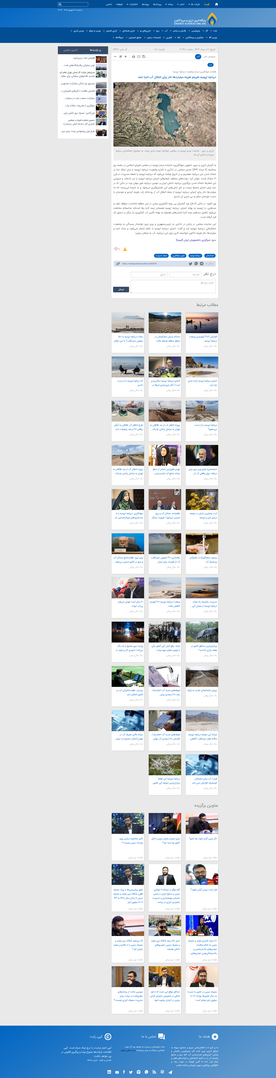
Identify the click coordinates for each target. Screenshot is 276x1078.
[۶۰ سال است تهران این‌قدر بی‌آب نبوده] (128, 588)
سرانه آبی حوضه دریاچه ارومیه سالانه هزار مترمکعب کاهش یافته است (202, 737)
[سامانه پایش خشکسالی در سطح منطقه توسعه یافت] (165, 322)
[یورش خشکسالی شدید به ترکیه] (202, 676)
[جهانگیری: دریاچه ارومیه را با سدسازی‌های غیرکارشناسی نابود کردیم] (128, 499)
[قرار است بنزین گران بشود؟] (202, 874)
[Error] (124, 249)
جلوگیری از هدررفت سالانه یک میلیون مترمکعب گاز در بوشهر (80, 106)
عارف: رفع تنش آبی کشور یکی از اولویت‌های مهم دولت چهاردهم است (165, 648)
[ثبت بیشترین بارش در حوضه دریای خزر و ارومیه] (202, 499)
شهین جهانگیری (178, 255)
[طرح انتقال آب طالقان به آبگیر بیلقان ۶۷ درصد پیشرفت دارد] (128, 411)
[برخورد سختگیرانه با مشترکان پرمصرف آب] (202, 543)
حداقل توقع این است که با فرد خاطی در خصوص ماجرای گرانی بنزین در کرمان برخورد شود (165, 996)
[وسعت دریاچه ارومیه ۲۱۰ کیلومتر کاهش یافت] (165, 588)
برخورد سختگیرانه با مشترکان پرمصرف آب (203, 560)
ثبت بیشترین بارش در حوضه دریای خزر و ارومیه (203, 516)
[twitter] (190, 264)
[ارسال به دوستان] (138, 56)
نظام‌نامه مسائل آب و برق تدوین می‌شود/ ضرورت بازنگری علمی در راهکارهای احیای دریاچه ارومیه (165, 516)
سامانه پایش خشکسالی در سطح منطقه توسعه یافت (167, 339)
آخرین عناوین (70, 50)
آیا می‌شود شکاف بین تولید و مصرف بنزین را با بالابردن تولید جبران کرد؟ (128, 945)
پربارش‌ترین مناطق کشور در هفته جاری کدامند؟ (204, 648)
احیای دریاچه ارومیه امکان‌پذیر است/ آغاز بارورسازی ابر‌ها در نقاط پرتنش (165, 383)
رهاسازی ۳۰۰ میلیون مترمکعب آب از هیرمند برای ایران (165, 560)
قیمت (206, 4)
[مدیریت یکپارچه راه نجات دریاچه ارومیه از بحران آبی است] (202, 588)
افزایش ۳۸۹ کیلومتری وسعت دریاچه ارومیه (203, 339)
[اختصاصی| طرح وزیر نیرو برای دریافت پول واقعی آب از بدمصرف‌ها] (202, 455)
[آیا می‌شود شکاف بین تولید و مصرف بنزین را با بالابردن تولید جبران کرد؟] (128, 925)
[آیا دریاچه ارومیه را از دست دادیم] (128, 367)
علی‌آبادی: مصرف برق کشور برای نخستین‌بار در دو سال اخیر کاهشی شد (78, 113)
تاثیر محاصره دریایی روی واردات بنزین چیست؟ (131, 841)
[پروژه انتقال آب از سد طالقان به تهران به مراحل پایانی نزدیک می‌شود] (165, 411)
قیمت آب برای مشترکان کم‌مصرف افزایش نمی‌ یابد (204, 781)
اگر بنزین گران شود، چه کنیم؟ (203, 839)
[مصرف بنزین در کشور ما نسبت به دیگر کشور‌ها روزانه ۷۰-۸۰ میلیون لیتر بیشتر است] (202, 976)
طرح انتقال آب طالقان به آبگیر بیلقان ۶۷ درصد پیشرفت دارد (128, 427)
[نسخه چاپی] (133, 56)
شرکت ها (195, 4)
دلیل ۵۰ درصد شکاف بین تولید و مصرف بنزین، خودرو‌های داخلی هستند (165, 945)
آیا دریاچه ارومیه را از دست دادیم (130, 383)
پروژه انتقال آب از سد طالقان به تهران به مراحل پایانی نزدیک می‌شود (165, 427)
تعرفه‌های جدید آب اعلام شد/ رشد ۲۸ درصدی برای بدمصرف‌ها (166, 692)
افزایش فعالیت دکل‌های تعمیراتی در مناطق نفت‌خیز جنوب (78, 91)
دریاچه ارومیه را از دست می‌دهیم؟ (205, 427)
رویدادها (157, 4)
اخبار (182, 4)
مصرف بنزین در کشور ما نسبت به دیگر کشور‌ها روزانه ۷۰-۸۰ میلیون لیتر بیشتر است (202, 996)
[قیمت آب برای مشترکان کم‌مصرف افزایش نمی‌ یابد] (202, 764)
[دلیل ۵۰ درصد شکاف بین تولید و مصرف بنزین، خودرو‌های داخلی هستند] (165, 925)
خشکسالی (210, 255)
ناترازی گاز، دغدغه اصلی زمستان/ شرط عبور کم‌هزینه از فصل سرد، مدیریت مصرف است (79, 124)
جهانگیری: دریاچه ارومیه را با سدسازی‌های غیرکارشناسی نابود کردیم (128, 516)
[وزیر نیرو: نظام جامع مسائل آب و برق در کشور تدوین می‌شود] (128, 543)
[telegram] (201, 264)
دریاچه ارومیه (195, 255)
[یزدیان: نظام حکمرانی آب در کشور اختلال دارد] (128, 676)
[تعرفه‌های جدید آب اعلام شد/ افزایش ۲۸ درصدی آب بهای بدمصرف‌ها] (165, 720)
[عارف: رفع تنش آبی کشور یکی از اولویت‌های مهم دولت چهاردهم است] (165, 632)
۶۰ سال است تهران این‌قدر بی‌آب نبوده (130, 604)
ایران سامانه (92, 1060)
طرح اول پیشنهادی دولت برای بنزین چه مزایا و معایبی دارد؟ (77, 131)
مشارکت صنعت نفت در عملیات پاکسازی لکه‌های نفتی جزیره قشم (79, 98)
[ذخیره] (143, 56)
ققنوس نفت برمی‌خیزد (84, 58)
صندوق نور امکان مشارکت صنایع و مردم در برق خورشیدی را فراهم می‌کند (78, 84)
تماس (109, 4)
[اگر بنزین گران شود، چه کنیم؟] (202, 823)
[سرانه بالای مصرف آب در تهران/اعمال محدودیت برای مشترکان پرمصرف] (128, 720)
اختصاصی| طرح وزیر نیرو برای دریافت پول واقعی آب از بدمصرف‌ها (203, 471)
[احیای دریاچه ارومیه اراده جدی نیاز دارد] (202, 367)
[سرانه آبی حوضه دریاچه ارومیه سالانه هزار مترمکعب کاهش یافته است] (202, 720)
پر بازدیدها (95, 50)
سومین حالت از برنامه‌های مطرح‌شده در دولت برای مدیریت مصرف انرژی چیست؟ (128, 996)
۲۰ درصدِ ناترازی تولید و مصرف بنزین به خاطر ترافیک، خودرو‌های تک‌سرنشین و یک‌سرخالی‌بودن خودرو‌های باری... (202, 947)
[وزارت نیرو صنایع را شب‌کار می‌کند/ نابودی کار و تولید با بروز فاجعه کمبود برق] (128, 632)
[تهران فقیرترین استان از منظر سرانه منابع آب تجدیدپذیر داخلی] (165, 455)
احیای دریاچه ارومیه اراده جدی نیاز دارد (202, 383)
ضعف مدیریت (161, 255)
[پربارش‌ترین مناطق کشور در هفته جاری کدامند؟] (202, 632)
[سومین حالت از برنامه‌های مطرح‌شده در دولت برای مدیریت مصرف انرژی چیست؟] (128, 976)
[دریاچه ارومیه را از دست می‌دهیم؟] (202, 411)
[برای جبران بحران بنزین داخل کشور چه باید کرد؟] (165, 823)
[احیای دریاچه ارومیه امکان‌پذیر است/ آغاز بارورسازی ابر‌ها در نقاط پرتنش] (165, 367)
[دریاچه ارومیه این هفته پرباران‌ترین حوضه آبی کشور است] (165, 764)
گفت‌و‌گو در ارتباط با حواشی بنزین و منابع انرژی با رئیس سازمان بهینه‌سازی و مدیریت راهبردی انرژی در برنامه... (166, 896)
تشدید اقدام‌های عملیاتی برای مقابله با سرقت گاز (77, 76)
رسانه (170, 4)
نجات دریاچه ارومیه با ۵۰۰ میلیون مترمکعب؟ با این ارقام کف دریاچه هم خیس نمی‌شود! (128, 339)
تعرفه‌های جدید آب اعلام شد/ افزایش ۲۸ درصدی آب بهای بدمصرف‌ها (166, 737)
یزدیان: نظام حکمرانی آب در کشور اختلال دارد (129, 692)
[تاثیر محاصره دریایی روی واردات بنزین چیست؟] (128, 823)
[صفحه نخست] (216, 4)
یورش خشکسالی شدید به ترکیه (202, 690)
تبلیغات (119, 4)
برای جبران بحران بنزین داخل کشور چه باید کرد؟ (165, 841)
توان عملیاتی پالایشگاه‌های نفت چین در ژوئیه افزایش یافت (79, 65)
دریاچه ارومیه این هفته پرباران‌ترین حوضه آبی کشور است (166, 781)
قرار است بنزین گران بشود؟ (204, 890)
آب (198, 57)
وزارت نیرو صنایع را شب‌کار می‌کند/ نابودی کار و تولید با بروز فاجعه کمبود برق (129, 648)
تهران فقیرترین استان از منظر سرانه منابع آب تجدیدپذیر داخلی (166, 471)
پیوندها (145, 4)
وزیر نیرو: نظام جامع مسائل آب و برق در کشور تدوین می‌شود (128, 560)
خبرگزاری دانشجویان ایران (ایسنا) (193, 240)
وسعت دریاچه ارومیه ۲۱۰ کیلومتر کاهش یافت (165, 604)
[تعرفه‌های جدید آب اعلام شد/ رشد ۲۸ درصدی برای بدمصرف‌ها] (165, 676)
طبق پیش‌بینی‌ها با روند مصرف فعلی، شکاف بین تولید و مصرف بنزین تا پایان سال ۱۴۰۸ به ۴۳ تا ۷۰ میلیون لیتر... (128, 896)
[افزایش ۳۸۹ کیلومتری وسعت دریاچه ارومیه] (202, 322)
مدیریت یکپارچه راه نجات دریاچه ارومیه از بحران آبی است (204, 604)
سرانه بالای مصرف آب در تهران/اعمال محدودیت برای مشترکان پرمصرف (129, 737)
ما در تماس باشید (128, 1050)
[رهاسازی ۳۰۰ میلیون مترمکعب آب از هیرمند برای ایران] (165, 543)
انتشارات (133, 4)
